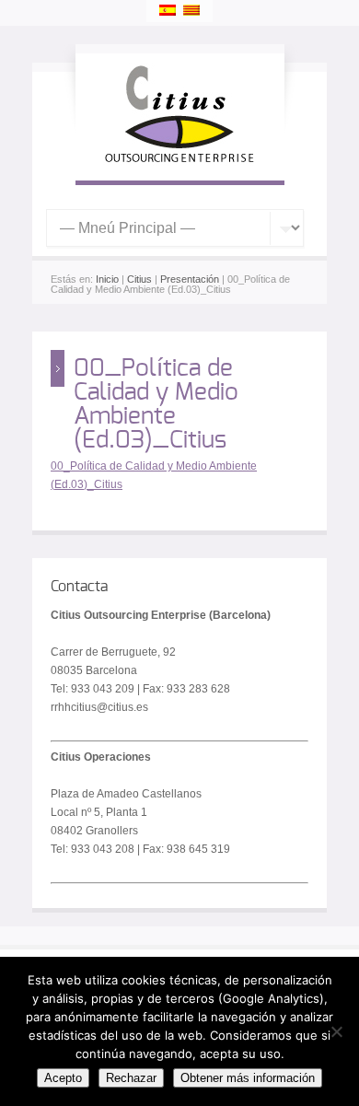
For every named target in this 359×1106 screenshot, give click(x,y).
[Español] (167, 10)
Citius (139, 279)
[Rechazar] (336, 1031)
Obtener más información (247, 1078)
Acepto (63, 1078)
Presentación (189, 279)
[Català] (191, 10)
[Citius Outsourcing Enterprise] (180, 162)
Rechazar (131, 1078)
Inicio (107, 279)
